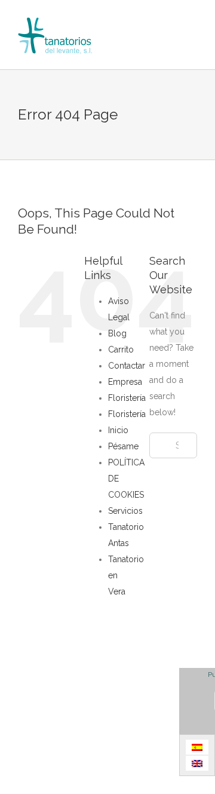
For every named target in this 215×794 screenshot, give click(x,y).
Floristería (127, 398)
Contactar (126, 365)
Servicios (125, 511)
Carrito (121, 349)
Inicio (118, 430)
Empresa (125, 382)
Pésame (123, 446)
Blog (117, 333)
